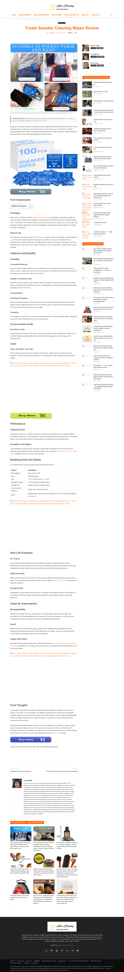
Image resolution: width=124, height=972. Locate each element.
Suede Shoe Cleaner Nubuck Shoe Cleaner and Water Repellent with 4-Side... (104, 280)
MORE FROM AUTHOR (35, 822)
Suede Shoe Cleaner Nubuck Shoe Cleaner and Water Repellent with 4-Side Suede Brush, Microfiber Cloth (20, 871)
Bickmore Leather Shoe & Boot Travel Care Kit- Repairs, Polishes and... (103, 348)
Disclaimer (27, 963)
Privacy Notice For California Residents (78, 961)
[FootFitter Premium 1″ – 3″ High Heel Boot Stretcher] (87, 235)
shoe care (56, 733)
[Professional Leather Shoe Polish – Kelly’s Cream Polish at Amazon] (87, 112)
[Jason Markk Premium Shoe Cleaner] (87, 177)
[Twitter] (72, 951)
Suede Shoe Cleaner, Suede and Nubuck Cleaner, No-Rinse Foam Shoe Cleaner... (103, 376)
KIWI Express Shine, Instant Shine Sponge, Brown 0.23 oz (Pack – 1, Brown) (19, 897)
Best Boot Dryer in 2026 (101, 91)
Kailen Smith (95, 46)
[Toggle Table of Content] (29, 206)
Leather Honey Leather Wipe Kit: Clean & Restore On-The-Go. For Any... (103, 338)
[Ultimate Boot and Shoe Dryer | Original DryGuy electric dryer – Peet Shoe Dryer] (87, 159)
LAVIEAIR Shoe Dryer (100, 222)
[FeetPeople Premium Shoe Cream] (87, 103)
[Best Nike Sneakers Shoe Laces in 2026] (87, 187)
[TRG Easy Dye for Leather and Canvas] (87, 140)
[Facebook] (46, 951)
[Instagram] (51, 951)
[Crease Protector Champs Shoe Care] (87, 122)
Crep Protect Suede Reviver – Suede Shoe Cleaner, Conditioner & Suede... (103, 357)
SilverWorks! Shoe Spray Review (20, 771)
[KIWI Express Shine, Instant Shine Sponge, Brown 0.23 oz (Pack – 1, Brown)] (20, 886)
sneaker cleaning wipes (40, 217)
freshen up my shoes (60, 580)
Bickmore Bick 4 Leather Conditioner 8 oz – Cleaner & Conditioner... (102, 270)
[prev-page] (11, 907)
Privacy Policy (20, 961)
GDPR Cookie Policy (96, 961)
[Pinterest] (62, 951)
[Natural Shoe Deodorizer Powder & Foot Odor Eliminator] (87, 168)
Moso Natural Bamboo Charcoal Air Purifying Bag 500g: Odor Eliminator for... (103, 195)
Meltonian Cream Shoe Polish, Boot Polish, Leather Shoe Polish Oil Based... (103, 289)
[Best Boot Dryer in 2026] (87, 94)
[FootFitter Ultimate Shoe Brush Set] (87, 149)
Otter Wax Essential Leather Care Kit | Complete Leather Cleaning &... (103, 260)
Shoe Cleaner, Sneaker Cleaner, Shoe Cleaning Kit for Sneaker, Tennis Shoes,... (103, 250)
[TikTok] (67, 951)
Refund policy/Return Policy (49, 961)
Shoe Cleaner (56, 15)
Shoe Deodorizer (25, 15)
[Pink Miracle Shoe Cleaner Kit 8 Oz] (87, 84)
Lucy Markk (52, 32)
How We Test (34, 963)
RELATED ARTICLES (18, 822)
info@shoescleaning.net (66, 945)
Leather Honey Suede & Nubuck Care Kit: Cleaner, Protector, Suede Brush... (103, 328)
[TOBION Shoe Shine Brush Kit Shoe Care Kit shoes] (87, 131)
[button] (111, 15)
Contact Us (95, 15)
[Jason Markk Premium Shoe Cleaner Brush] (87, 208)
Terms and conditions (16, 963)
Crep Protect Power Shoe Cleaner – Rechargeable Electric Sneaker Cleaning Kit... (103, 386)
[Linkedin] (57, 951)
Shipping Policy (62, 961)
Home (14, 15)
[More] (80, 37)
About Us (85, 15)
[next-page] (14, 907)
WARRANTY (37, 961)
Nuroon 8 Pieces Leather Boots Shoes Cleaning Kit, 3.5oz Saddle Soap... (103, 318)
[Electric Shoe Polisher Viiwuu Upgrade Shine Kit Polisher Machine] (87, 217)
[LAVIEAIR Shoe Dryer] (87, 225)
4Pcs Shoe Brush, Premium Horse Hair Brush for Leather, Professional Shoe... (104, 299)
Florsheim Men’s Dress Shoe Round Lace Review (62, 771)
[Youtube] (78, 951)
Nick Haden (95, 63)
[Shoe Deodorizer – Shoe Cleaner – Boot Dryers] (62, 6)
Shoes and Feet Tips (71, 15)
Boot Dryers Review (41, 15)
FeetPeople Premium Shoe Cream (104, 101)
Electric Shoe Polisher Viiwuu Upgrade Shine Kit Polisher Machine (102, 214)
